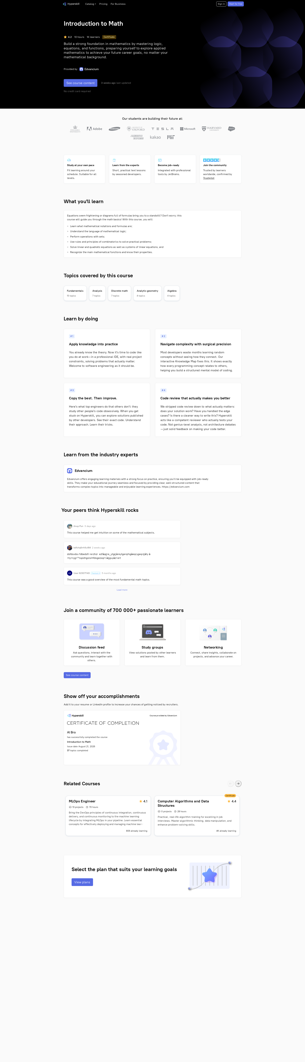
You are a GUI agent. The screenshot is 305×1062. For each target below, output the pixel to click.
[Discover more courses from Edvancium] (152, 478)
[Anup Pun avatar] (69, 526)
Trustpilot (208, 178)
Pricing (103, 3)
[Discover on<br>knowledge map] (75, 293)
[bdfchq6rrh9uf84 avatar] (69, 547)
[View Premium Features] (95, 573)
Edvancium (92, 69)
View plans (82, 882)
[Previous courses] (230, 783)
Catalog (89, 3)
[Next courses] (238, 783)
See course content (80, 83)
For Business (118, 3)
